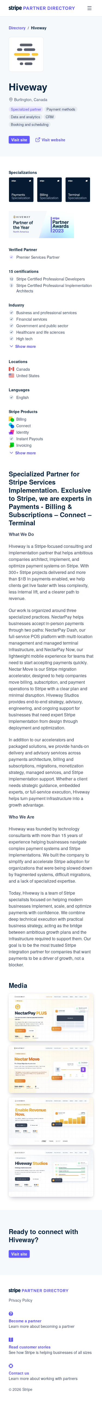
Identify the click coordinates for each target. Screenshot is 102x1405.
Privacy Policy (20, 1300)
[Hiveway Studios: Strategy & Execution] (51, 1173)
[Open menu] (89, 8)
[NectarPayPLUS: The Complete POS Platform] (51, 1017)
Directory (17, 27)
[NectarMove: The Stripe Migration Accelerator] (51, 1069)
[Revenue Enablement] (51, 1121)
